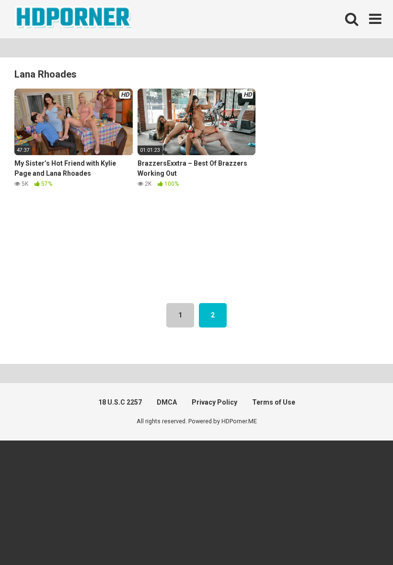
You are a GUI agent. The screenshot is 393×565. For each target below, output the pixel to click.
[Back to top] (361, 536)
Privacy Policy (214, 402)
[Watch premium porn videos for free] (74, 19)
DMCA (167, 402)
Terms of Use (273, 402)
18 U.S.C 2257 (120, 402)
